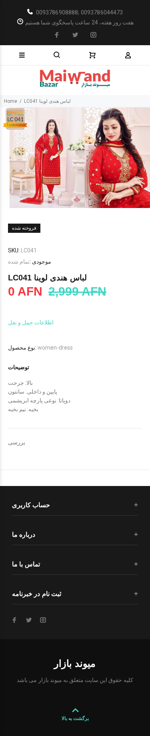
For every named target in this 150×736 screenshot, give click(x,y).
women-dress (55, 347)
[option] (75, 157)
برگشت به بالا (75, 718)
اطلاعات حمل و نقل (31, 322)
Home (10, 101)
